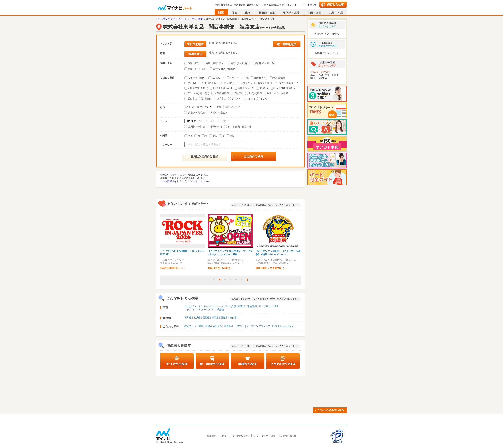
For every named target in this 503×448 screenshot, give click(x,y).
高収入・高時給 (196, 112)
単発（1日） (194, 63)
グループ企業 (268, 435)
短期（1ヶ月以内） (241, 63)
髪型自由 (207, 98)
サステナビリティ (241, 435)
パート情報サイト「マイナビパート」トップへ (185, 181)
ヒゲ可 (263, 98)
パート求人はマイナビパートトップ (175, 19)
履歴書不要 (263, 83)
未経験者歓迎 (222, 93)
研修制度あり (261, 77)
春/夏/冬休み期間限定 (224, 68)
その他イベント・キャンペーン (201, 306)
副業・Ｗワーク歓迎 (277, 93)
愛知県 (224, 317)
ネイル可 (250, 98)
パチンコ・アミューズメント (199, 309)
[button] (214, 280)
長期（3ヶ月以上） (198, 68)
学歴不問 (238, 93)
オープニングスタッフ (286, 83)
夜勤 (232, 135)
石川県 (188, 317)
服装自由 (221, 98)
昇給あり (192, 83)
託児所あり (246, 83)
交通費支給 (279, 77)
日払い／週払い (218, 112)
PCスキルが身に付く (198, 93)
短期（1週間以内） (216, 63)
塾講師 (220, 309)
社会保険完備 (209, 83)
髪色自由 (192, 98)
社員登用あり (228, 83)
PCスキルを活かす (223, 88)
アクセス (224, 435)
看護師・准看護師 (247, 306)
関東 (200, 19)
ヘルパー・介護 (227, 306)
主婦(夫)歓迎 (255, 93)
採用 (256, 435)
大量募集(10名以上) (198, 88)
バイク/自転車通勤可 (285, 88)
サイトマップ (309, 5)
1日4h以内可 (218, 77)
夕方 (214, 135)
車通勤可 (264, 88)
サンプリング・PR (268, 306)
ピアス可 (236, 98)
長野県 (206, 317)
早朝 (190, 135)
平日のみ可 (216, 126)
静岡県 (215, 317)
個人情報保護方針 (287, 435)
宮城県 (197, 317)
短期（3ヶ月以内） (266, 63)
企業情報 (211, 435)
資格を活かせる (246, 88)
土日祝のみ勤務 (196, 126)
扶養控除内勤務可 (197, 77)
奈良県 (233, 317)
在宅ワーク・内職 (239, 77)
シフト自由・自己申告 (240, 126)
